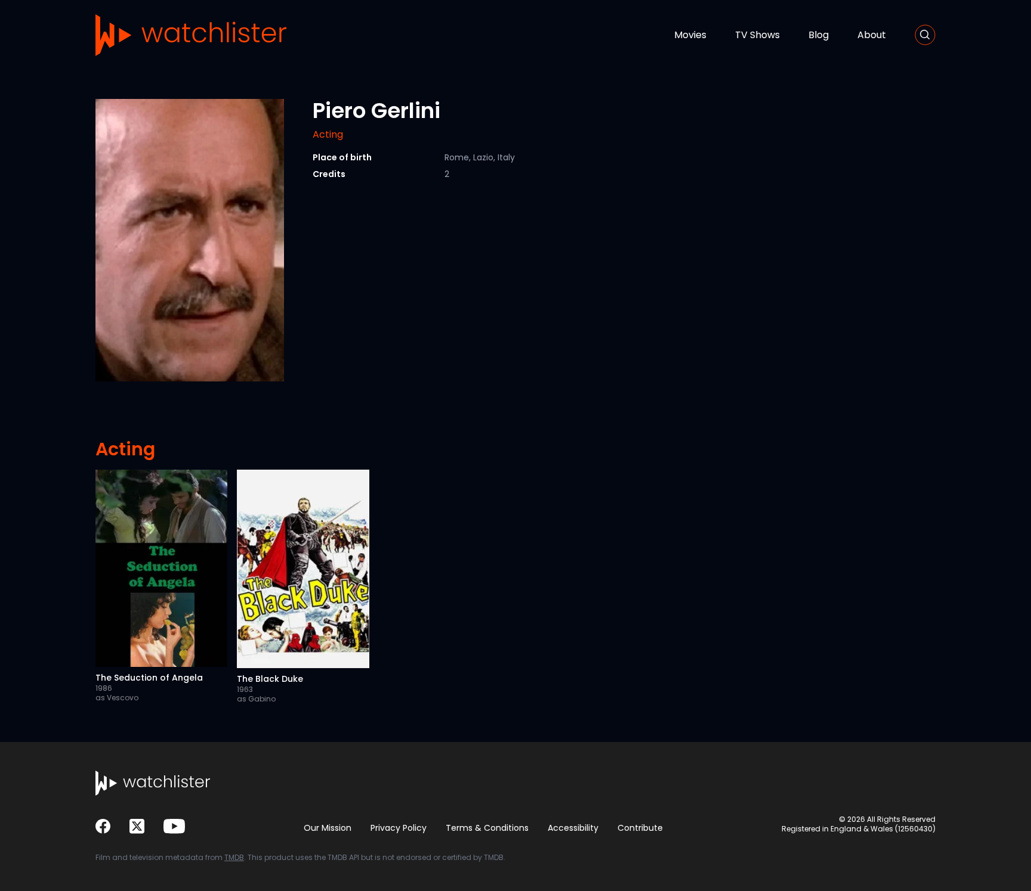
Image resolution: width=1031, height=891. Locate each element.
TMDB (234, 857)
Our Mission (327, 828)
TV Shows (757, 35)
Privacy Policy (399, 828)
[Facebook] (102, 826)
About (871, 35)
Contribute (640, 828)
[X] (136, 826)
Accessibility (573, 828)
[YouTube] (174, 826)
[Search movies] (925, 34)
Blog (818, 35)
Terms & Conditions (487, 828)
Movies (690, 35)
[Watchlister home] (190, 35)
